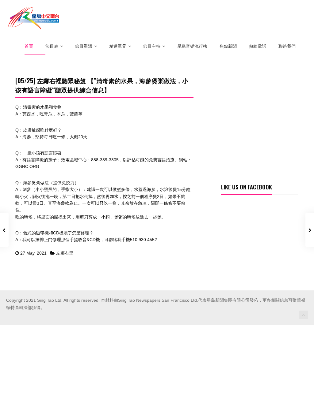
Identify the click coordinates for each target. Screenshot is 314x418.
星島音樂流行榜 (192, 46)
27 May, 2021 (33, 253)
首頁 (29, 46)
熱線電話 (257, 46)
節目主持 (151, 46)
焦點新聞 (228, 46)
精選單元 (117, 46)
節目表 (51, 46)
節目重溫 (83, 46)
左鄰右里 (64, 253)
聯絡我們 (287, 46)
